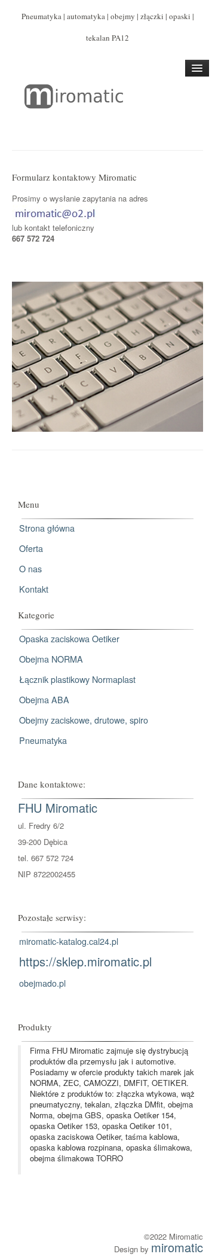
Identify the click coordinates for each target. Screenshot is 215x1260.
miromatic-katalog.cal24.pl (68, 941)
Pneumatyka (43, 740)
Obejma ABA (44, 700)
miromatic (177, 1247)
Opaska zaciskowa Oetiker (69, 639)
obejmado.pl (42, 983)
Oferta (31, 548)
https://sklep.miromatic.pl (85, 961)
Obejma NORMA (51, 659)
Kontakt (33, 589)
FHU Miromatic (57, 807)
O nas (30, 569)
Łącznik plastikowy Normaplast (77, 679)
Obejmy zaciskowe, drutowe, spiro (83, 720)
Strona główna (47, 528)
